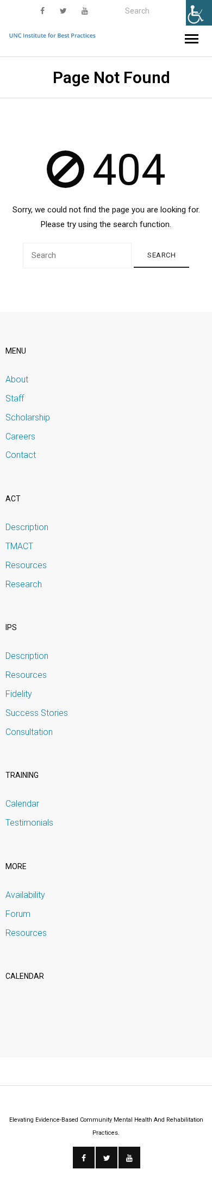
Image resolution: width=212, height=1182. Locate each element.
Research (23, 584)
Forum (17, 914)
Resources (26, 565)
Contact (20, 455)
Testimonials (29, 823)
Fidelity (18, 694)
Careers (20, 436)
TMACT (19, 546)
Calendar (22, 804)
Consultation (29, 732)
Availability (25, 895)
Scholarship (27, 417)
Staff (14, 398)
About (16, 379)
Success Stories (36, 713)
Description (26, 527)
